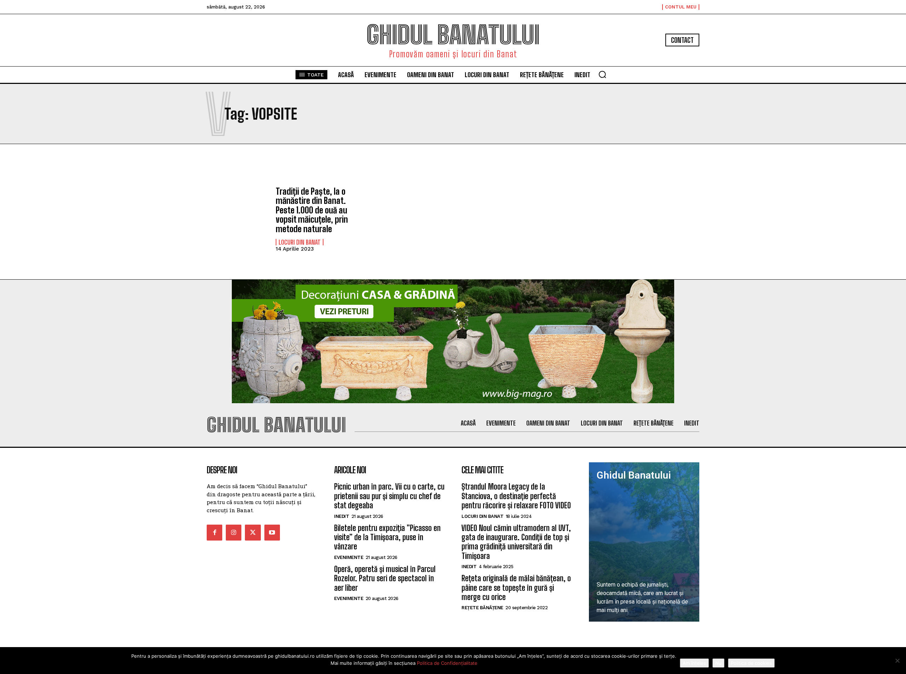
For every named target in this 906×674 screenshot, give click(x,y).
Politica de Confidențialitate (447, 663)
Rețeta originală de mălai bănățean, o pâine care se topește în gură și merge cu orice (516, 587)
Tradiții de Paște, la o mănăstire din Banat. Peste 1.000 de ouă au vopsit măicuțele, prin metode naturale (312, 210)
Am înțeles (694, 663)
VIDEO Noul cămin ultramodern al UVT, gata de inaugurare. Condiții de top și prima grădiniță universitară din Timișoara (516, 542)
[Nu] (897, 660)
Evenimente (348, 557)
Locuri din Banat (300, 242)
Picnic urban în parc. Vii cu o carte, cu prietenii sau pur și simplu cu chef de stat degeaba (389, 496)
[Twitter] (252, 532)
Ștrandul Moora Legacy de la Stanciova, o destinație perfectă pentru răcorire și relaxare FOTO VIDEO (516, 496)
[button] (602, 74)
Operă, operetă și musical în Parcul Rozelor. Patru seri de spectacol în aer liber (385, 578)
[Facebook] (214, 532)
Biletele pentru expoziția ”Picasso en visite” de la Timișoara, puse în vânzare (387, 537)
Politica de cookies (751, 663)
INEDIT (341, 516)
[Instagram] (233, 532)
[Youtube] (272, 532)
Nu (718, 663)
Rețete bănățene (482, 607)
